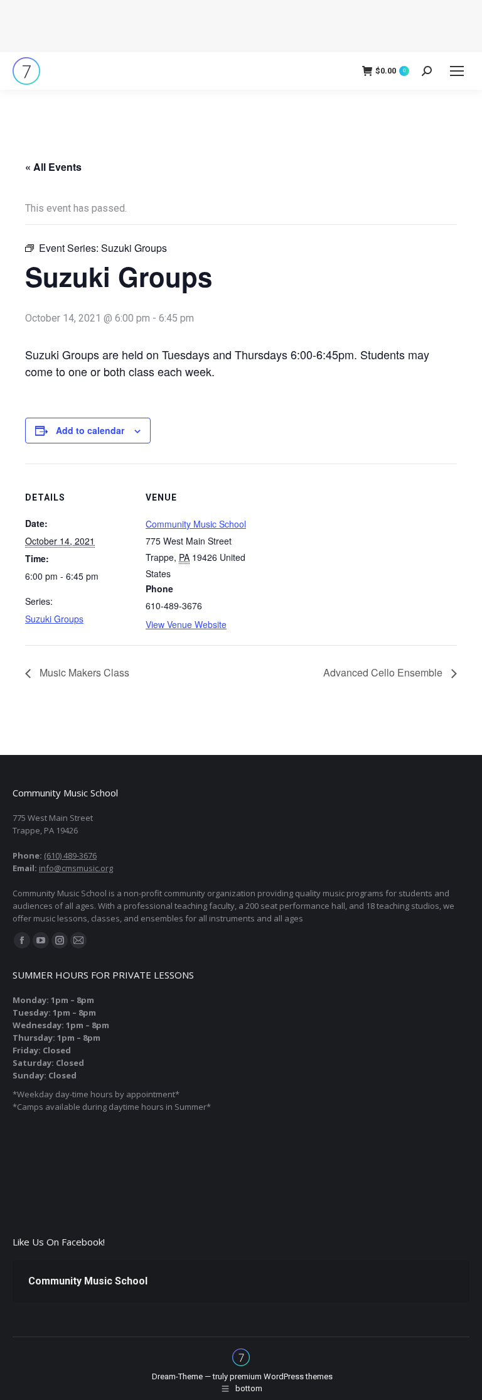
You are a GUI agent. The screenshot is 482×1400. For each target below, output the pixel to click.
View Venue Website (186, 624)
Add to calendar (90, 430)
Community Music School (196, 524)
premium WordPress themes (281, 1376)
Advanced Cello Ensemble (384, 672)
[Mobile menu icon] (456, 71)
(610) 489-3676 (70, 855)
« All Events (53, 167)
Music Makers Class (83, 672)
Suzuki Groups (54, 618)
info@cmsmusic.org (76, 868)
